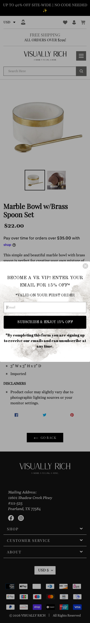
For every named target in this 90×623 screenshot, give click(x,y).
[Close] (85, 266)
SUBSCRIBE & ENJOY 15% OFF (45, 322)
